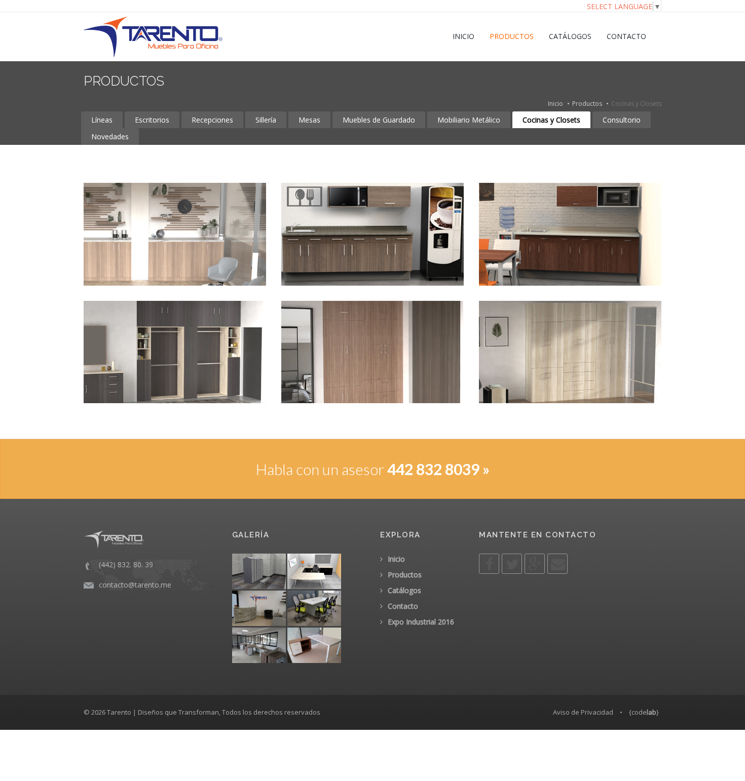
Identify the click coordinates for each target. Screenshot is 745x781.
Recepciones (212, 120)
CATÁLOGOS (570, 36)
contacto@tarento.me (135, 585)
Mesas (309, 120)
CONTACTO (626, 36)
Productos (587, 103)
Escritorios (152, 120)
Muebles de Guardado (379, 120)
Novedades (110, 136)
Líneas (102, 120)
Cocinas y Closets (551, 120)
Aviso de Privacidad (583, 712)
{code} (644, 712)
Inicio (555, 103)
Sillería (265, 120)
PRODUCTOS (512, 36)
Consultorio (622, 120)
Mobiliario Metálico (468, 120)
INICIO (463, 36)
